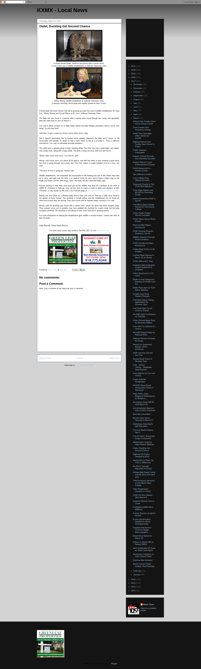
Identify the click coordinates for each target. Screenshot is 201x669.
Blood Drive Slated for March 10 (142, 537)
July (135, 103)
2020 (133, 70)
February (137, 571)
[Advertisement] (145, 37)
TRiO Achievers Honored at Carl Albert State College (143, 483)
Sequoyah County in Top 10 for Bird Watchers (143, 185)
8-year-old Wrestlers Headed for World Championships (142, 521)
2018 (133, 77)
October (137, 92)
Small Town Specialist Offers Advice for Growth (142, 135)
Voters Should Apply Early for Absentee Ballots (144, 321)
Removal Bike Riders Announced (142, 226)
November (138, 88)
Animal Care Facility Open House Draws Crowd (144, 122)
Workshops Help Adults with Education (143, 425)
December (138, 84)
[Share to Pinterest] (83, 269)
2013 (133, 590)
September (138, 95)
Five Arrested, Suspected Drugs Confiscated (144, 437)
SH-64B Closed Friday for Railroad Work (144, 333)
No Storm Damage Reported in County (142, 467)
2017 (133, 81)
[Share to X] (78, 269)
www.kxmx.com (102, 231)
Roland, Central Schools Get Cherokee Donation (144, 157)
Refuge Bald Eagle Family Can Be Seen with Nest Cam (144, 474)
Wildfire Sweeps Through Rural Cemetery (144, 238)
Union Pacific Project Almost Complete (142, 214)
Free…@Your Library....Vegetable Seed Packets (142, 367)
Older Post (114, 358)
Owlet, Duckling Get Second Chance (141, 449)
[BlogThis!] (76, 269)
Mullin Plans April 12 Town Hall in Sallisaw (144, 289)
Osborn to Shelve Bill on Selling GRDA (143, 543)
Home (80, 358)
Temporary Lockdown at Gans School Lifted (143, 555)
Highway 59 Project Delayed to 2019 (141, 455)
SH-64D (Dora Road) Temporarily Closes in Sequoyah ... (143, 387)
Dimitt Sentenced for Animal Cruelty (142, 169)
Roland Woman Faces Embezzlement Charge (144, 163)
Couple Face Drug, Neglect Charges (141, 295)
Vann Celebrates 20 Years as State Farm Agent (144, 549)
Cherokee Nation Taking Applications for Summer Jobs (143, 302)
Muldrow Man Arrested (142, 560)
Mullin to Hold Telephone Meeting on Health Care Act (144, 281)
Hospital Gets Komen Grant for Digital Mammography (142, 530)
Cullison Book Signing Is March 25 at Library (143, 256)
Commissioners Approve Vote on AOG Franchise (144, 409)
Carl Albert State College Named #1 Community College (143, 206)
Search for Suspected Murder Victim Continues (142, 346)
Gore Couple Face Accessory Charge (142, 128)
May (135, 110)
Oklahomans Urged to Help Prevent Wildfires (143, 443)
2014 (133, 587)
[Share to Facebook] (81, 269)
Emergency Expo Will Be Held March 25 (143, 403)
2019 (133, 74)
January (137, 574)
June (135, 107)
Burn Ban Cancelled (141, 414)
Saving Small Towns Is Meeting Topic (142, 360)
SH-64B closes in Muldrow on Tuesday (144, 315)
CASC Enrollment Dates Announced (143, 244)
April (135, 114)
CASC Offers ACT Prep (143, 261)
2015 (133, 583)
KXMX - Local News (62, 10)
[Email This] (73, 269)
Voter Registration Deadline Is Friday (142, 490)
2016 (133, 579)
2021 (133, 66)
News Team (148, 604)
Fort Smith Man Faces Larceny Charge (142, 309)
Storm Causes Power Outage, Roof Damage (144, 565)
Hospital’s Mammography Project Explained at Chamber (144, 267)
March (136, 118)
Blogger (114, 664)
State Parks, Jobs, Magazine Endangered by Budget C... (144, 396)
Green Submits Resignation (139, 380)
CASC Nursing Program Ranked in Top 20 (143, 232)
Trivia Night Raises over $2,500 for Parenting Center (143, 192)
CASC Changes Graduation (139, 151)
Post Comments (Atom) (84, 365)
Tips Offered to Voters (142, 174)
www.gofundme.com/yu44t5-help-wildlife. (103, 191)
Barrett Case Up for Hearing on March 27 (143, 419)
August (136, 99)
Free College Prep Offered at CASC (141, 179)
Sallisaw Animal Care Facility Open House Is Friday (144, 144)
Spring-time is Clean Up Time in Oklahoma (143, 461)
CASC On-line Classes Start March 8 (142, 496)
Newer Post (45, 358)
